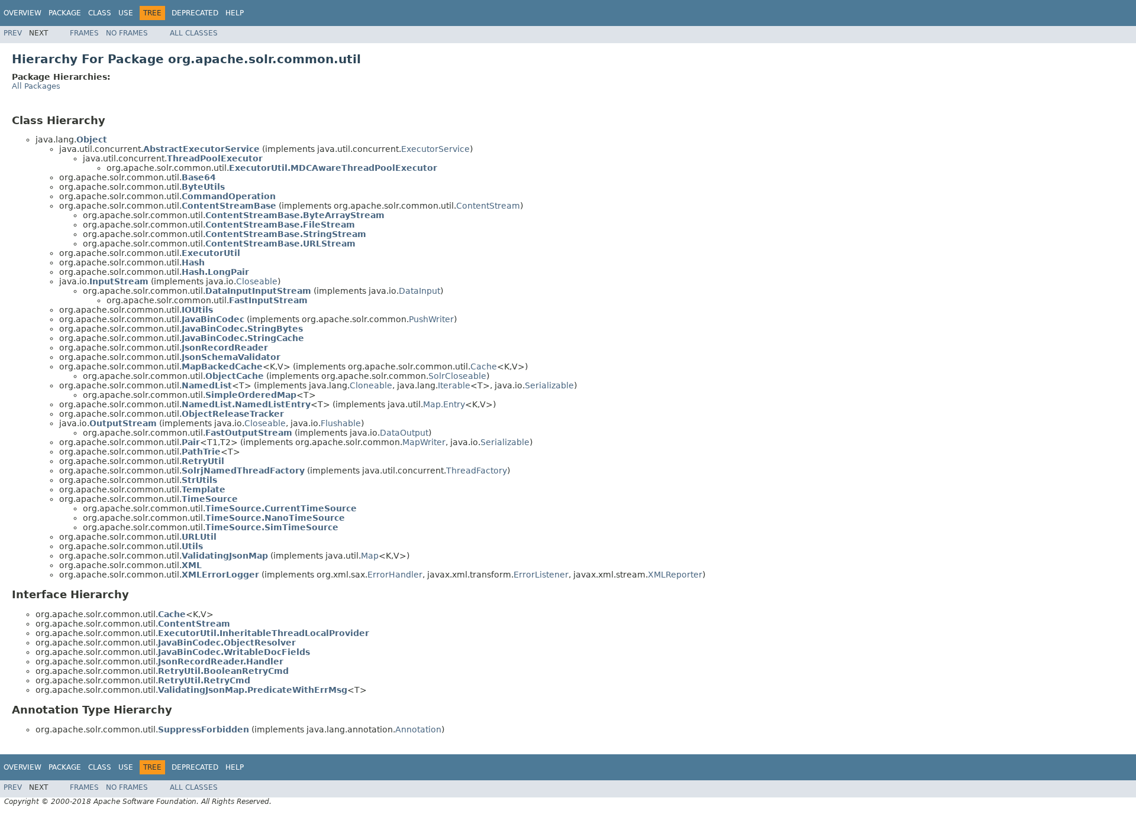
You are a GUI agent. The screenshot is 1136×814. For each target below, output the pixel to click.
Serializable (549, 385)
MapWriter (424, 442)
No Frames (127, 33)
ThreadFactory (476, 470)
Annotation (418, 729)
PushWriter (431, 319)
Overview (22, 13)
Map (370, 555)
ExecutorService (435, 149)
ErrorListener (541, 574)
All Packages (36, 86)
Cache (483, 366)
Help (234, 13)
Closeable (256, 281)
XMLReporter (675, 574)
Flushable (341, 423)
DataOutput (404, 432)
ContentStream (488, 205)
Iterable (454, 385)
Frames (84, 33)
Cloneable (371, 385)
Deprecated (195, 13)
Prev (13, 33)
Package (65, 13)
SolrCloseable (457, 376)
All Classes (194, 33)
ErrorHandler (394, 574)
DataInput (419, 291)
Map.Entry (444, 404)
